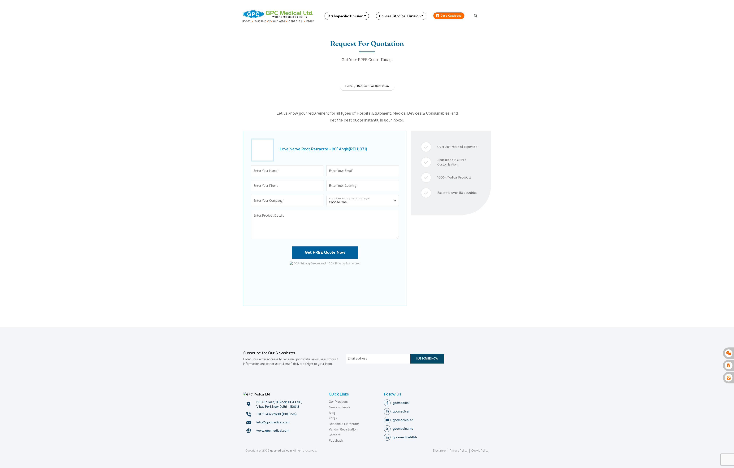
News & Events (339, 407)
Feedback (336, 441)
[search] (475, 15)
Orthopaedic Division (345, 16)
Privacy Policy (459, 450)
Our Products (338, 402)
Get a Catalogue (450, 15)
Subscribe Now (427, 358)
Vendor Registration (343, 429)
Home (349, 86)
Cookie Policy (480, 450)
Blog (332, 413)
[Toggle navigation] (490, 16)
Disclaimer (439, 450)
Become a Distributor (344, 424)
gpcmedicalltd (402, 420)
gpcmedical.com (281, 450)
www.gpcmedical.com (272, 431)
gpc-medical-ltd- (404, 437)
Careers (334, 435)
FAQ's (333, 418)
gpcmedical (400, 403)
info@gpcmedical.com (272, 422)
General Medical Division (400, 16)
